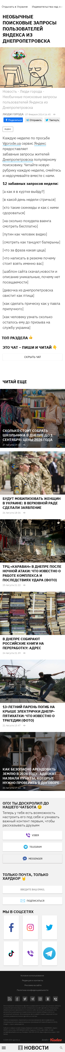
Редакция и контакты (32, 980)
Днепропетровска (18, 159)
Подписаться (35, 900)
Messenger (35, 858)
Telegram (35, 846)
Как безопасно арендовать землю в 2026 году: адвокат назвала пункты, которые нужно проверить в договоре (31, 776)
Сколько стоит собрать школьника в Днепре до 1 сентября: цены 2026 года (28, 435)
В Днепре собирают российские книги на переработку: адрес (23, 643)
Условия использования (32, 975)
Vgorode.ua (12, 143)
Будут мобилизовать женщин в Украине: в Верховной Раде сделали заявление (31, 503)
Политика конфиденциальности (32, 990)
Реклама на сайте (33, 985)
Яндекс (40, 143)
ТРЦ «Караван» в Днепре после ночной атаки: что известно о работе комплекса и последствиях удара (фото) (32, 573)
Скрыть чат (32, 357)
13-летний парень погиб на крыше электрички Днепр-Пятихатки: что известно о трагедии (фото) (29, 713)
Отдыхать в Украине (15, 6)
